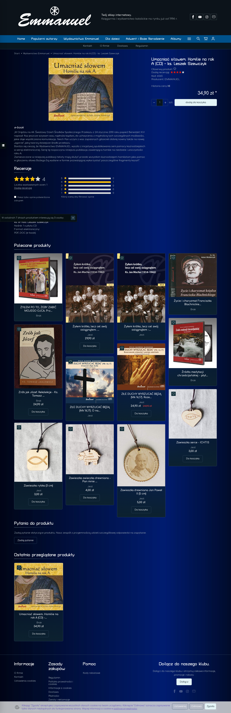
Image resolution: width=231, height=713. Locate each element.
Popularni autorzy (44, 39)
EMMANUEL (172, 79)
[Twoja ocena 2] (174, 72)
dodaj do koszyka (196, 102)
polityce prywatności (125, 709)
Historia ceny (159, 86)
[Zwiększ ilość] (154, 102)
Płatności (53, 696)
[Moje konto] (213, 39)
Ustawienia (180, 706)
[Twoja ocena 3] (177, 72)
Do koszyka (89, 346)
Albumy (176, 39)
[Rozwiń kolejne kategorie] (189, 39)
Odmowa (196, 706)
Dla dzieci (112, 39)
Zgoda (210, 706)
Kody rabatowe (91, 673)
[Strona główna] (54, 16)
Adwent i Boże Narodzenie (145, 39)
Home (21, 39)
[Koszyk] (205, 39)
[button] (80, 89)
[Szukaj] (198, 39)
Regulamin (142, 46)
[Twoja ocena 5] (183, 72)
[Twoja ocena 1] (171, 72)
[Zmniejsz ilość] (165, 102)
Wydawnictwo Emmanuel (81, 39)
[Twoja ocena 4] (180, 72)
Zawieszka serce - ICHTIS (192, 442)
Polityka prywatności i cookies (60, 683)
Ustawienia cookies (25, 681)
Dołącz (184, 682)
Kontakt (87, 46)
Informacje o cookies (60, 688)
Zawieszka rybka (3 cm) (38, 485)
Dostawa (122, 46)
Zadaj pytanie (25, 540)
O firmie (104, 46)
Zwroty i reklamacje (59, 700)
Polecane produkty (32, 245)
